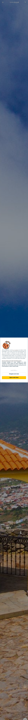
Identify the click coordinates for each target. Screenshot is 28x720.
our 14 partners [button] (15, 350)
